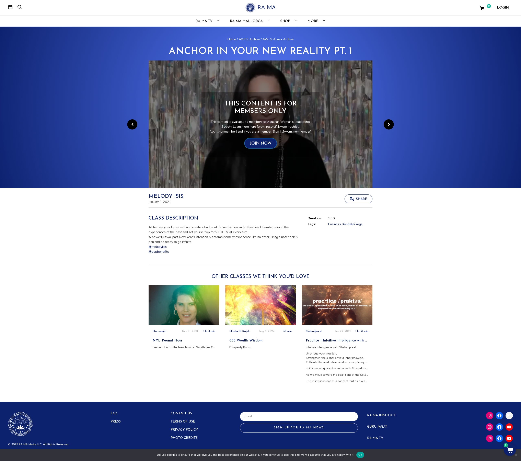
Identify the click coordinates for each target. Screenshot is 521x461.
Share (361, 199)
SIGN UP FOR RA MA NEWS (299, 427)
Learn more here (245, 126)
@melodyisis (158, 247)
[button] (510, 450)
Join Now (260, 144)
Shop (285, 21)
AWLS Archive (249, 39)
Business (334, 224)
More (313, 21)
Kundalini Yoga (352, 224)
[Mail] (509, 415)
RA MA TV (204, 21)
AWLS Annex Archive (278, 39)
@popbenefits (159, 251)
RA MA (266, 8)
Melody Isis (166, 196)
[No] (516, 455)
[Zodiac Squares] (389, 124)
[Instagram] (489, 415)
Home (231, 39)
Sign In (277, 131)
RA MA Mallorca (247, 21)
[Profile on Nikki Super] (132, 124)
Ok (360, 454)
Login (503, 7)
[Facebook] (499, 415)
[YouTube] (509, 427)
